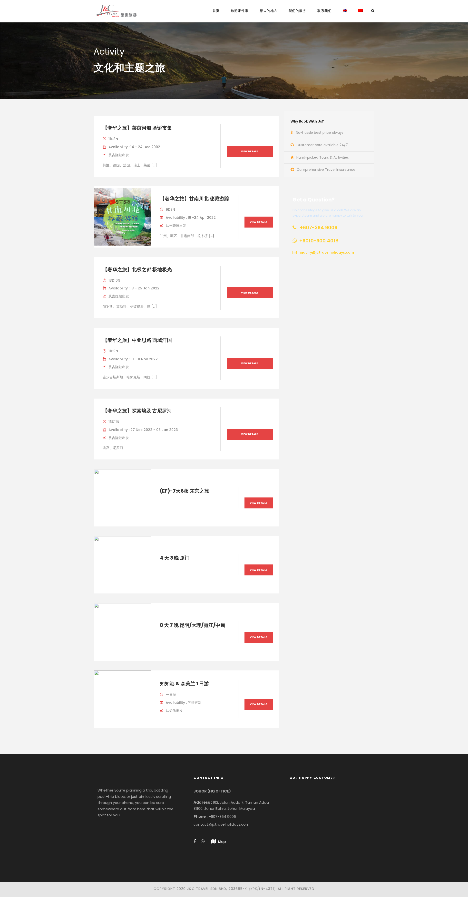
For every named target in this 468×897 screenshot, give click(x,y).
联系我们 (324, 10)
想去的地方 (268, 10)
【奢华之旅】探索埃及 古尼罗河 (137, 410)
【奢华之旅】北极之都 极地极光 (137, 269)
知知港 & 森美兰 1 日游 (184, 683)
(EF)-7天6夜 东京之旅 (184, 490)
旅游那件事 (240, 10)
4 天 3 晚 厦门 (175, 557)
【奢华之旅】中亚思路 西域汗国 (137, 340)
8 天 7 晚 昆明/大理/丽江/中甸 (192, 625)
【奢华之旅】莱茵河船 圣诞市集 (137, 127)
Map (222, 841)
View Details (250, 151)
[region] (330, 820)
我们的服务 (297, 10)
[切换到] (345, 15)
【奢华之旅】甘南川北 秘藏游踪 (194, 198)
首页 (216, 10)
